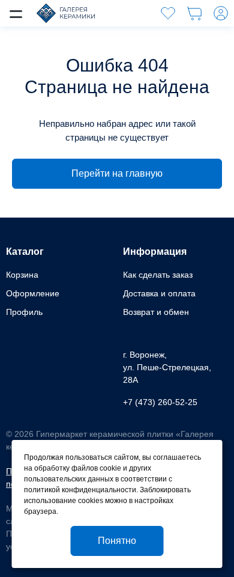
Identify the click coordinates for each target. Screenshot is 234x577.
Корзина (22, 274)
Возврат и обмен (156, 312)
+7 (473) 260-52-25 (160, 402)
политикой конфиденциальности (80, 490)
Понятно (117, 541)
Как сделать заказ (158, 274)
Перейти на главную (117, 173)
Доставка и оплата (159, 293)
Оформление (32, 293)
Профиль (24, 312)
